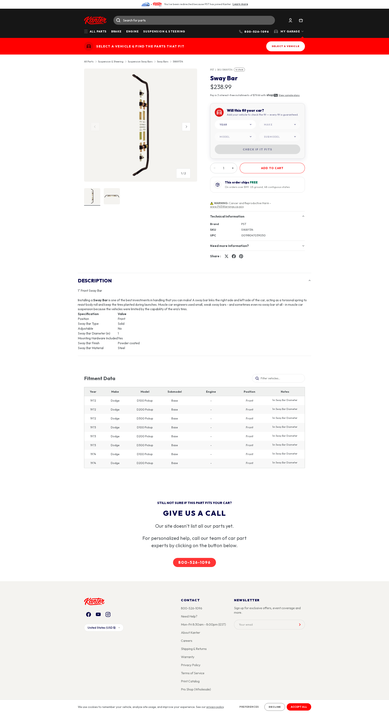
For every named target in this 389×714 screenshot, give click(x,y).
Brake (116, 31)
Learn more (240, 4)
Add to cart (272, 168)
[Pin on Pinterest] (241, 256)
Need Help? (189, 616)
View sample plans (289, 95)
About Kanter (190, 632)
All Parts (89, 61)
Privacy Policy (190, 665)
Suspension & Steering (164, 31)
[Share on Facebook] (233, 256)
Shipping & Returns (194, 649)
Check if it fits (257, 149)
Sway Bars (162, 61)
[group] (140, 127)
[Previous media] (95, 126)
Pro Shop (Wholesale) (196, 689)
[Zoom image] (140, 125)
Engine (132, 31)
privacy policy (215, 707)
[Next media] (186, 126)
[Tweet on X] (226, 256)
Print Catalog (190, 681)
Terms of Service (192, 673)
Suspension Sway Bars (140, 61)
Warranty (187, 657)
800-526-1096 (194, 562)
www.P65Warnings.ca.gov (227, 206)
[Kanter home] (88, 46)
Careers (186, 641)
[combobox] (194, 20)
